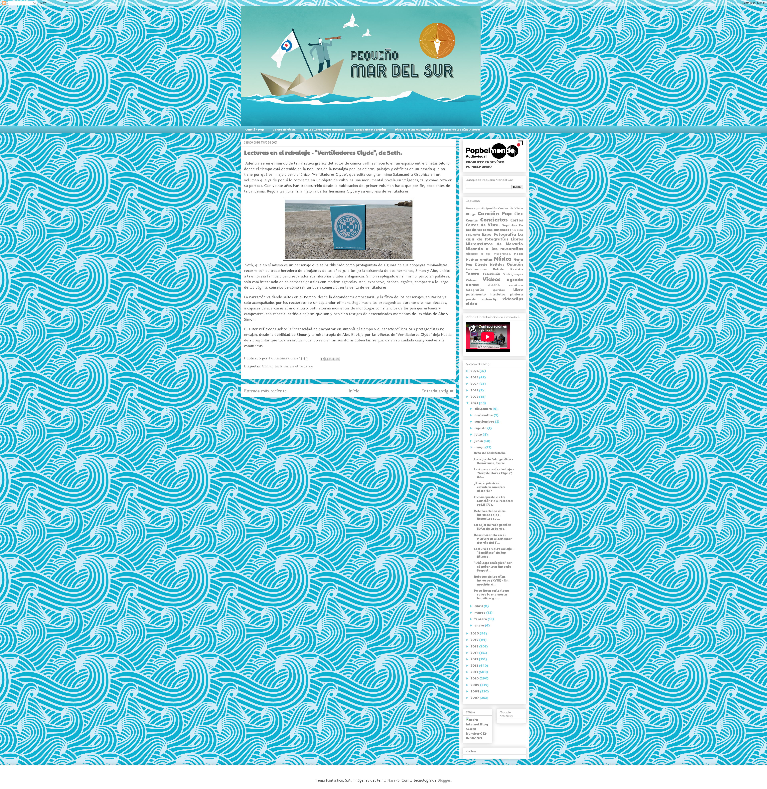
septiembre (484, 421)
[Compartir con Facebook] (334, 359)
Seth (366, 163)
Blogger (444, 780)
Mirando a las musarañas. (488, 253)
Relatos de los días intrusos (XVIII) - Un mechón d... (491, 580)
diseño (494, 284)
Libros (517, 238)
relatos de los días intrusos (461, 129)
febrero (481, 618)
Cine (518, 213)
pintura (516, 294)
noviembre (484, 415)
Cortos (516, 219)
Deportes (509, 225)
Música (503, 258)
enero (479, 625)
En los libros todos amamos (324, 129)
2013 (475, 659)
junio (479, 440)
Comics (472, 220)
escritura (516, 285)
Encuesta (516, 230)
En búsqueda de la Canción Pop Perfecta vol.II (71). (493, 501)
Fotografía (505, 234)
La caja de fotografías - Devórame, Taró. (493, 461)
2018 (475, 646)
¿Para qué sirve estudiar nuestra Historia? (489, 487)
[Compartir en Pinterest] (338, 359)
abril (479, 605)
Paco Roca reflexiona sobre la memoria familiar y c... (491, 594)
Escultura (473, 234)
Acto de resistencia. (490, 452)
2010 (475, 678)
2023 (475, 390)
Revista (516, 269)
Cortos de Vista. (284, 129)
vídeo (471, 303)
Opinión (515, 264)
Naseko (393, 780)
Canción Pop (254, 129)
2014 (475, 652)
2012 (475, 665)
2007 (475, 697)
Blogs (471, 214)
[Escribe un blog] (326, 359)
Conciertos (494, 219)
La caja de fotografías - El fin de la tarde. (493, 526)
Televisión (491, 273)
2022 (475, 396)
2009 (475, 684)
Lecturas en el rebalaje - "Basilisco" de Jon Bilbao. (494, 552)
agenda (515, 279)
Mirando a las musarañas (413, 129)
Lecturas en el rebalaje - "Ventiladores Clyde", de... (494, 473)
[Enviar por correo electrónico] (323, 359)
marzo (480, 612)
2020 (475, 633)
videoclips (513, 298)
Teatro (472, 273)
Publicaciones (476, 269)
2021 (475, 403)
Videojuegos (513, 274)
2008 (475, 691)
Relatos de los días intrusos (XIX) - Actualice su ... (490, 515)
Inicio (354, 391)
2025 (475, 377)
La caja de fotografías (370, 129)
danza (472, 284)
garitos (499, 290)
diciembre (483, 408)
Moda (518, 253)
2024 (475, 383)
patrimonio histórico (485, 294)
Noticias (497, 264)
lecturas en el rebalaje (294, 366)
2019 (475, 639)
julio (478, 434)
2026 (475, 370)
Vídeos (491, 278)
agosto (480, 428)
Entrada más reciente (265, 391)
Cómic (267, 366)
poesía (471, 299)
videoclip (490, 299)
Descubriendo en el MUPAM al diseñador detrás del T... (493, 539)
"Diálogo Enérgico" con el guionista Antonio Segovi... (493, 566)
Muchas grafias (479, 259)
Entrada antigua (437, 391)
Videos (471, 280)
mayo (479, 447)
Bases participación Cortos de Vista (494, 208)
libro (518, 289)
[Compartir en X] (330, 359)
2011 (475, 671)
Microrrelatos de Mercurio (494, 243)
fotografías (475, 290)
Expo (487, 234)
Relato (498, 269)
